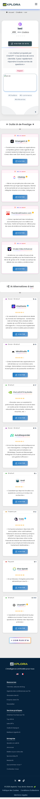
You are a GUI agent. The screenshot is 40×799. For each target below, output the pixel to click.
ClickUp (21, 177)
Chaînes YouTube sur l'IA (15, 715)
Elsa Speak (22, 568)
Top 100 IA (10, 719)
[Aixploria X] (15, 779)
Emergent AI (21, 141)
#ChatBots (12, 95)
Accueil (11, 12)
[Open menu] (36, 4)
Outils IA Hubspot (13, 728)
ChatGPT (21, 604)
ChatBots (19, 12)
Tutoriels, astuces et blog (16, 687)
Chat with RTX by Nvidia (22, 392)
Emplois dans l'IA (13, 700)
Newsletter (11, 704)
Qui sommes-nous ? (14, 765)
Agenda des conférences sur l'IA (18, 691)
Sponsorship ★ (12, 756)
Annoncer (10, 747)
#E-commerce (26, 95)
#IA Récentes (20, 99)
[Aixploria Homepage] (13, 4)
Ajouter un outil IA (13, 743)
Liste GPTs (10, 723)
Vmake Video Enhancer (22, 249)
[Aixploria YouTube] (19, 780)
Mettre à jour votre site (15, 752)
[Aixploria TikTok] (24, 780)
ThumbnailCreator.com (21, 213)
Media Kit (10, 760)
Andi (22, 480)
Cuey (21, 519)
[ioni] (20, 82)
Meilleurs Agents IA (13, 732)
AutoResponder (22, 435)
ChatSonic (21, 306)
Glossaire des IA (12, 695)
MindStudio (21, 351)
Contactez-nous (13, 769)
